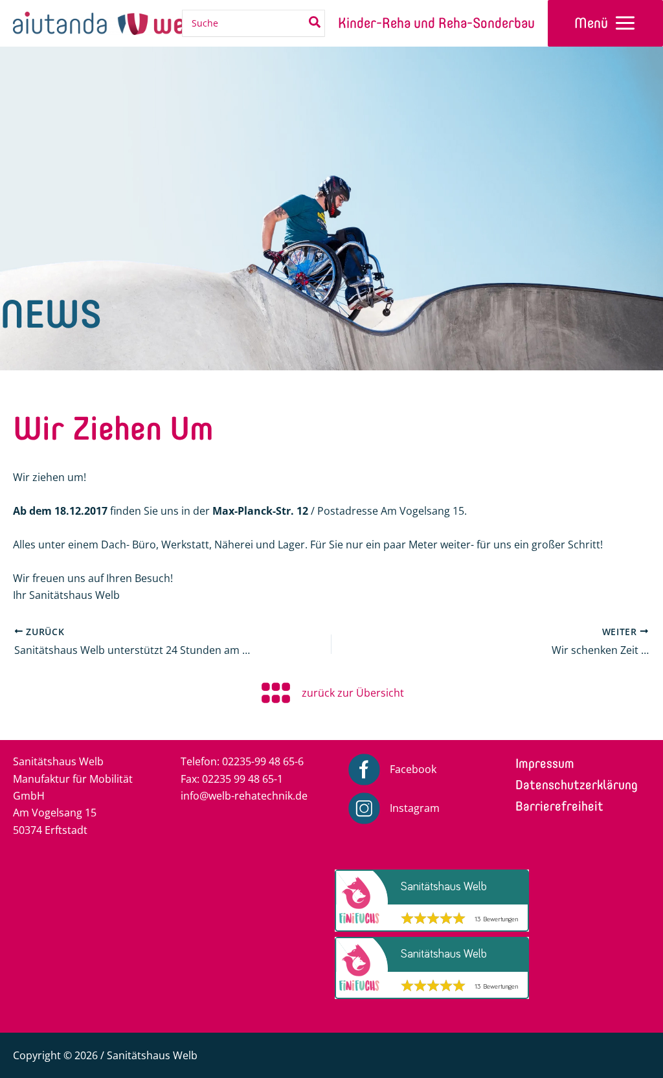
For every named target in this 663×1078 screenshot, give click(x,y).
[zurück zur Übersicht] (332, 693)
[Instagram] (394, 808)
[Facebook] (392, 769)
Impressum (544, 763)
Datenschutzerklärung (576, 784)
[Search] (315, 23)
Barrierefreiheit (559, 806)
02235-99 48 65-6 (263, 761)
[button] (28, 997)
